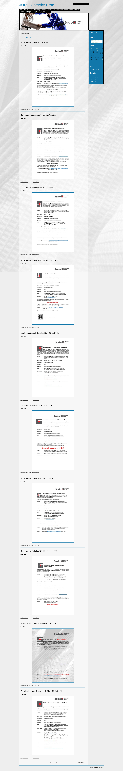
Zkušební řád (59, 9)
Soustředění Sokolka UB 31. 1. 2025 (36, 478)
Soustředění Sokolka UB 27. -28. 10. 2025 (39, 260)
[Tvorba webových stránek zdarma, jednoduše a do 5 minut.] (100, 767)
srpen (97, 48)
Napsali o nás (51, 9)
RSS (103, 767)
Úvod (21, 9)
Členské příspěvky (40, 11)
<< (91, 48)
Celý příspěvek (24, 109)
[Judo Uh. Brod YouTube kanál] (96, 42)
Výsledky (36, 9)
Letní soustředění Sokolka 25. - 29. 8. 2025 (39, 333)
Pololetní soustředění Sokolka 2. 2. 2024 (38, 624)
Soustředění (43, 9)
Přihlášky (22, 11)
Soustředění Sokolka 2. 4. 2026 (34, 42)
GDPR (27, 11)
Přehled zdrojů (95, 69)
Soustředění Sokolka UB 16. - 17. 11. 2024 (39, 551)
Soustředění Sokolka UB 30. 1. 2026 (36, 188)
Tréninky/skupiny (68, 9)
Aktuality (26, 9)
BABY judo (76, 9)
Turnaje (31, 9)
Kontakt (49, 11)
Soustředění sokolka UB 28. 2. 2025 (36, 406)
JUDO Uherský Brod (36, 5)
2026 (97, 50)
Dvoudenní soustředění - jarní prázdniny (38, 115)
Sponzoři (32, 11)
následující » (81, 762)
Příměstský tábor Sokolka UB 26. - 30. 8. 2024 (41, 691)
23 (102, 59)
